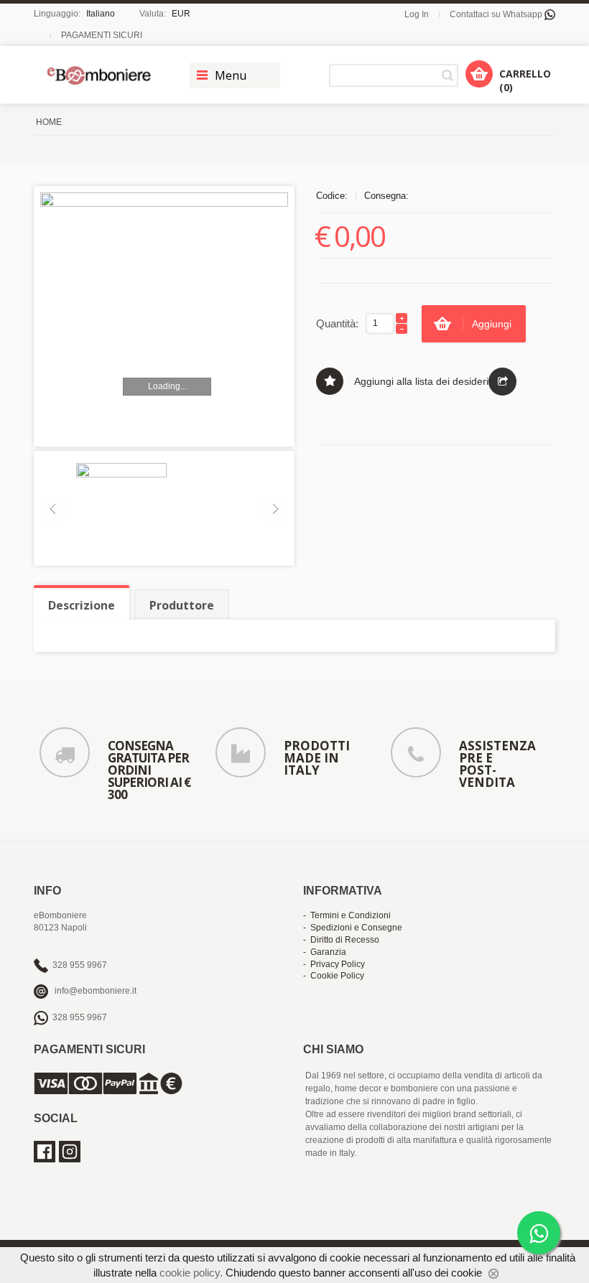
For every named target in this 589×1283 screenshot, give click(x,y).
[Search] (450, 75)
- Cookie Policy (333, 976)
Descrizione (81, 605)
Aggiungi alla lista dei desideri (421, 381)
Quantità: (337, 323)
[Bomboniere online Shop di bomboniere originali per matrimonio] (103, 75)
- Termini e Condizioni (347, 915)
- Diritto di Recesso (341, 940)
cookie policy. (191, 1272)
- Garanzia (324, 952)
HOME (49, 122)
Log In (416, 14)
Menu (230, 75)
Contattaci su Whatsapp (497, 14)
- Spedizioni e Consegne (352, 928)
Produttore (181, 605)
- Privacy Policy (334, 964)
